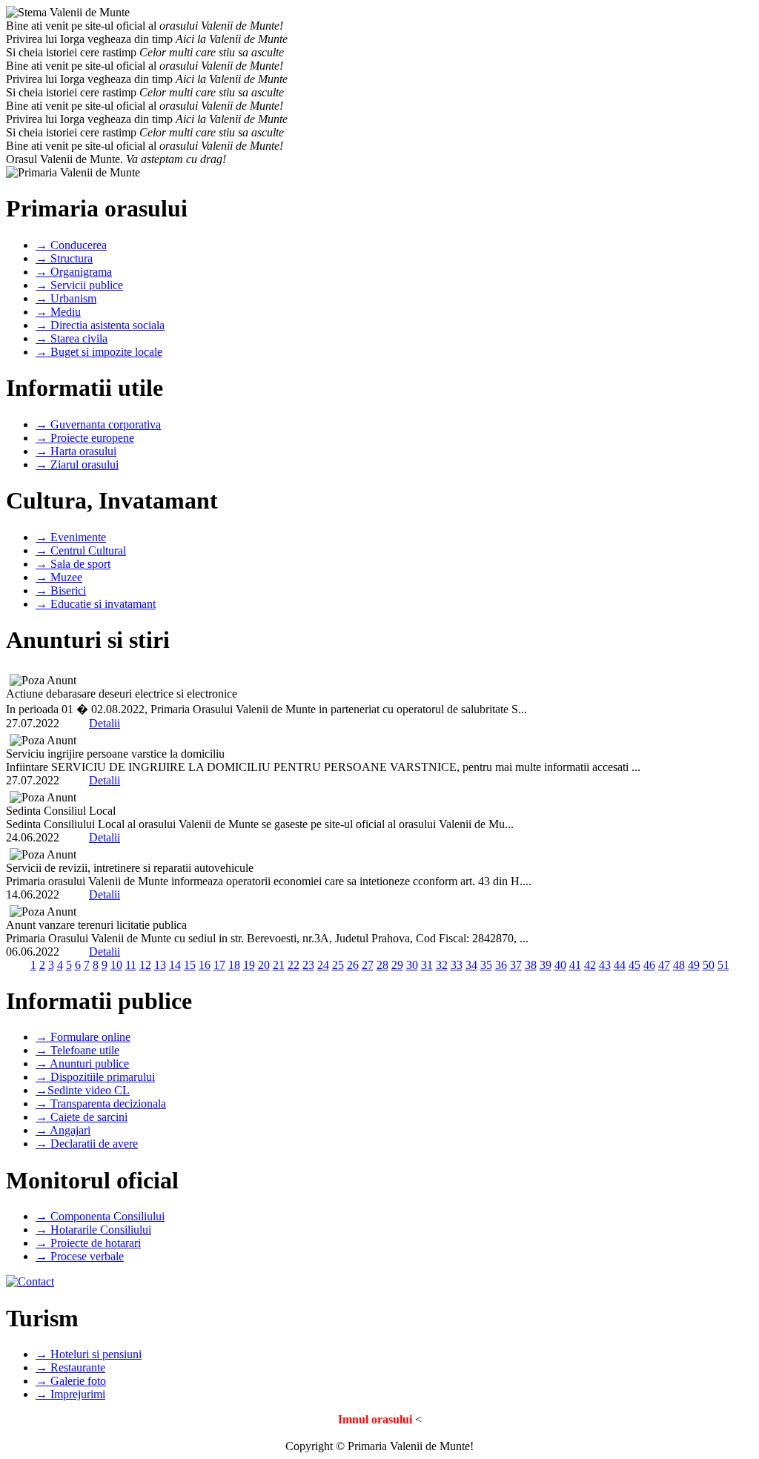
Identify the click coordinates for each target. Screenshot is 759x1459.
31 (427, 965)
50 (709, 965)
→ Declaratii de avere (87, 1143)
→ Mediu (58, 311)
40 (560, 965)
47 (664, 965)
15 (190, 965)
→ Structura (64, 258)
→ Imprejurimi (70, 1394)
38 (531, 965)
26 (353, 965)
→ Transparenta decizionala (101, 1103)
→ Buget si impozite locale (99, 351)
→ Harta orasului (76, 451)
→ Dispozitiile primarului (95, 1077)
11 (130, 965)
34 (471, 965)
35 (486, 965)
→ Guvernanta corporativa (98, 424)
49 (694, 965)
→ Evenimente (71, 537)
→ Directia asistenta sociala (100, 325)
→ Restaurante (70, 1367)
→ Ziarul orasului (77, 464)
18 (234, 965)
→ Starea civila (71, 338)
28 (382, 965)
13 (160, 965)
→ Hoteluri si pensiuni (89, 1354)
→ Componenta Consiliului (100, 1216)
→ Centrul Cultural (81, 550)
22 (293, 965)
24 (323, 965)
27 (368, 965)
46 (649, 965)
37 (516, 965)
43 (605, 965)
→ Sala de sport (73, 564)
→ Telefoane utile (77, 1050)
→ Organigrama (74, 271)
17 (219, 965)
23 (308, 965)
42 (590, 965)
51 (723, 965)
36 (501, 965)
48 (679, 965)
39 (545, 965)
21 (279, 965)
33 (457, 965)
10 (116, 965)
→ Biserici (61, 590)
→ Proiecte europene (85, 437)
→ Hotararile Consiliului (93, 1229)
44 (620, 965)
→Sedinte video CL (83, 1090)
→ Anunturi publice (82, 1063)
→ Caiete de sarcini (81, 1117)
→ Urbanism (66, 298)
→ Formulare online (83, 1036)
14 (175, 965)
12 (145, 965)
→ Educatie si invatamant (96, 604)
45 (634, 965)
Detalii (104, 723)
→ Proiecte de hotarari (88, 1243)
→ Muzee (59, 577)
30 (412, 965)
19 (249, 965)
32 (442, 965)
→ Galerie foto (71, 1380)
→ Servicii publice (79, 285)
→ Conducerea (71, 245)
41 (575, 965)
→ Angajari (63, 1130)
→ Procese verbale (80, 1256)
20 (264, 965)
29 (397, 965)
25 (338, 965)
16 (205, 965)
